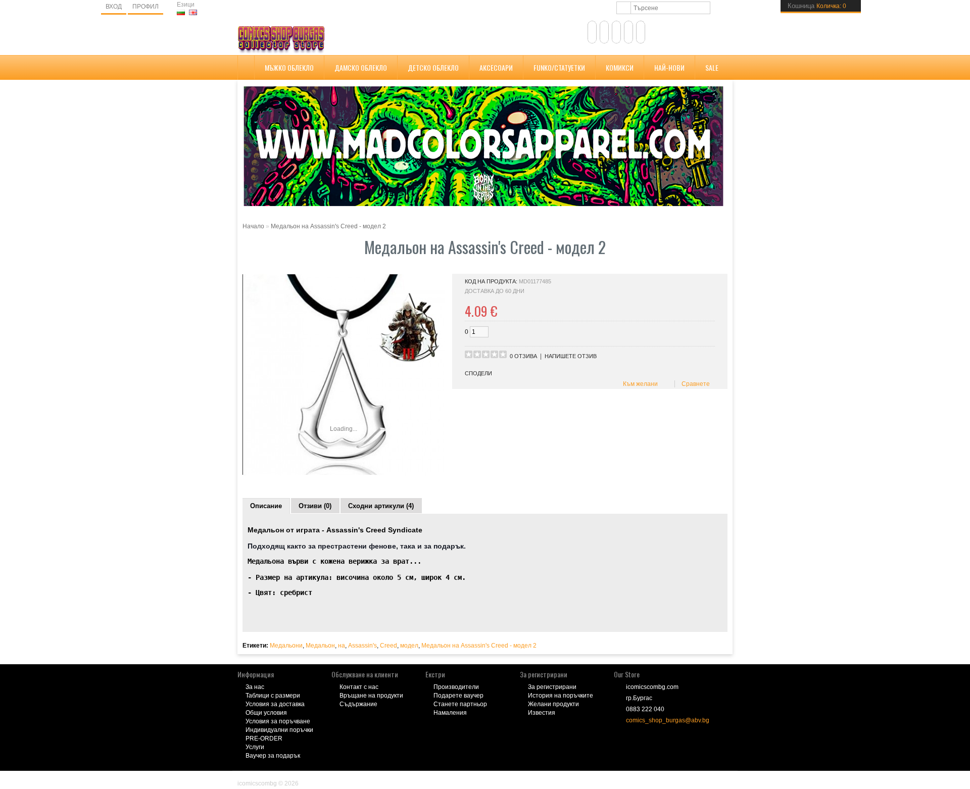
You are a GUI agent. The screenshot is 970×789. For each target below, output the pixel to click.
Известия (541, 712)
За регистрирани (552, 687)
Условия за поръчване (278, 721)
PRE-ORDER (264, 738)
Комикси (620, 67)
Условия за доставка (275, 704)
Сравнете (694, 383)
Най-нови (669, 67)
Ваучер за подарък (273, 755)
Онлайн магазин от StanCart (277, 776)
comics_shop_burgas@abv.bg (667, 720)
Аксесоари (496, 67)
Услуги (255, 747)
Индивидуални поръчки (279, 729)
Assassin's (362, 645)
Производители (456, 687)
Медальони (286, 645)
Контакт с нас (359, 687)
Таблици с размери (273, 695)
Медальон (320, 645)
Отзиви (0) (315, 506)
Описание (266, 506)
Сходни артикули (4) (381, 506)
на (341, 645)
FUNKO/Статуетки (559, 67)
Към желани (639, 383)
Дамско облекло (360, 67)
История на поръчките (560, 695)
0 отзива (523, 356)
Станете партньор (460, 704)
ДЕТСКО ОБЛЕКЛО (433, 67)
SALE (711, 67)
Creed (388, 645)
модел (409, 645)
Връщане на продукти (371, 695)
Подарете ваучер (458, 695)
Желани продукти (553, 704)
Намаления (450, 712)
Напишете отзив (571, 356)
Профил (145, 6)
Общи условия (266, 712)
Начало (253, 226)
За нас (255, 687)
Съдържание (358, 704)
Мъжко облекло (289, 67)
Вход (114, 6)
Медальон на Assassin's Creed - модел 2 (328, 226)
